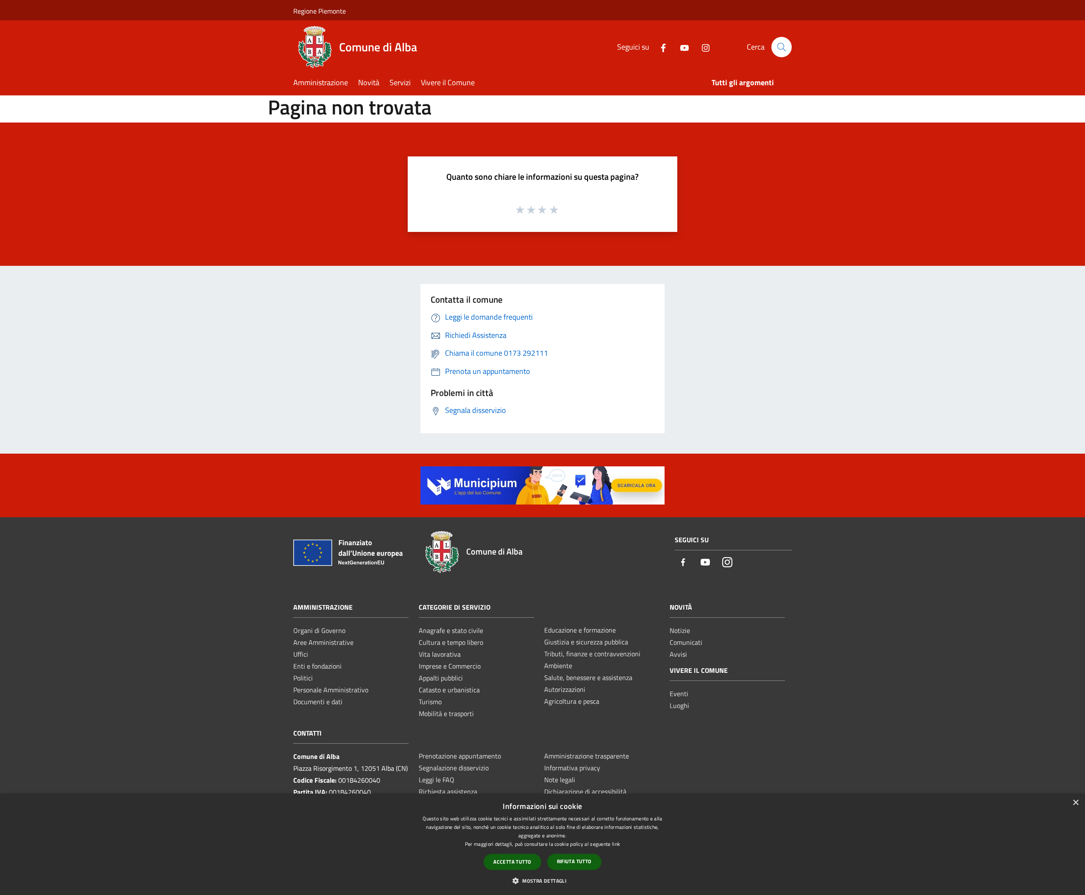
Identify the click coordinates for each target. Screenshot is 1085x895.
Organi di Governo (319, 630)
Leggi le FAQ (436, 780)
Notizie (680, 630)
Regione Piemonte (319, 11)
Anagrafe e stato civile (451, 630)
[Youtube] (681, 47)
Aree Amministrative (323, 642)
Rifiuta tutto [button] (574, 861)
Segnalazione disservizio (454, 768)
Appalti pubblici (441, 678)
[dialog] (542, 844)
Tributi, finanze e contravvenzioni (592, 654)
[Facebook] (659, 47)
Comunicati (686, 642)
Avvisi (678, 654)
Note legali (559, 780)
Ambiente (558, 666)
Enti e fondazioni (317, 666)
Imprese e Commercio (450, 666)
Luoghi (679, 705)
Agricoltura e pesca (571, 701)
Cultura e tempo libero (451, 642)
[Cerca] (781, 47)
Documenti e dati (317, 702)
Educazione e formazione (580, 630)
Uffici (300, 654)
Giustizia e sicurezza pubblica (586, 642)
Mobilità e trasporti (446, 713)
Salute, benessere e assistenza (588, 677)
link (616, 844)
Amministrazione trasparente (586, 756)
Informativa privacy (572, 768)
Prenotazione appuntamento (460, 756)
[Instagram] (702, 47)
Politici (303, 678)
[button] (542, 880)
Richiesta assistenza (448, 791)
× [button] (1075, 803)
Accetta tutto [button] (512, 862)
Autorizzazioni (564, 689)
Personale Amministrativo (330, 690)
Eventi (679, 694)
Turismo (430, 702)
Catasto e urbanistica (449, 690)
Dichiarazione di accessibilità (585, 791)
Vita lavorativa (440, 654)
